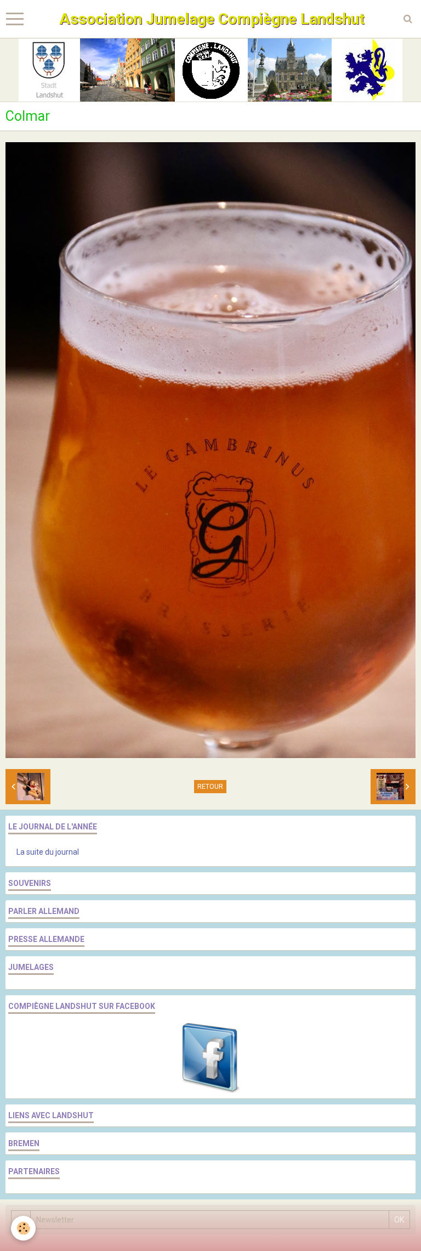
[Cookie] (23, 1228)
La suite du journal (47, 852)
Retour (210, 786)
